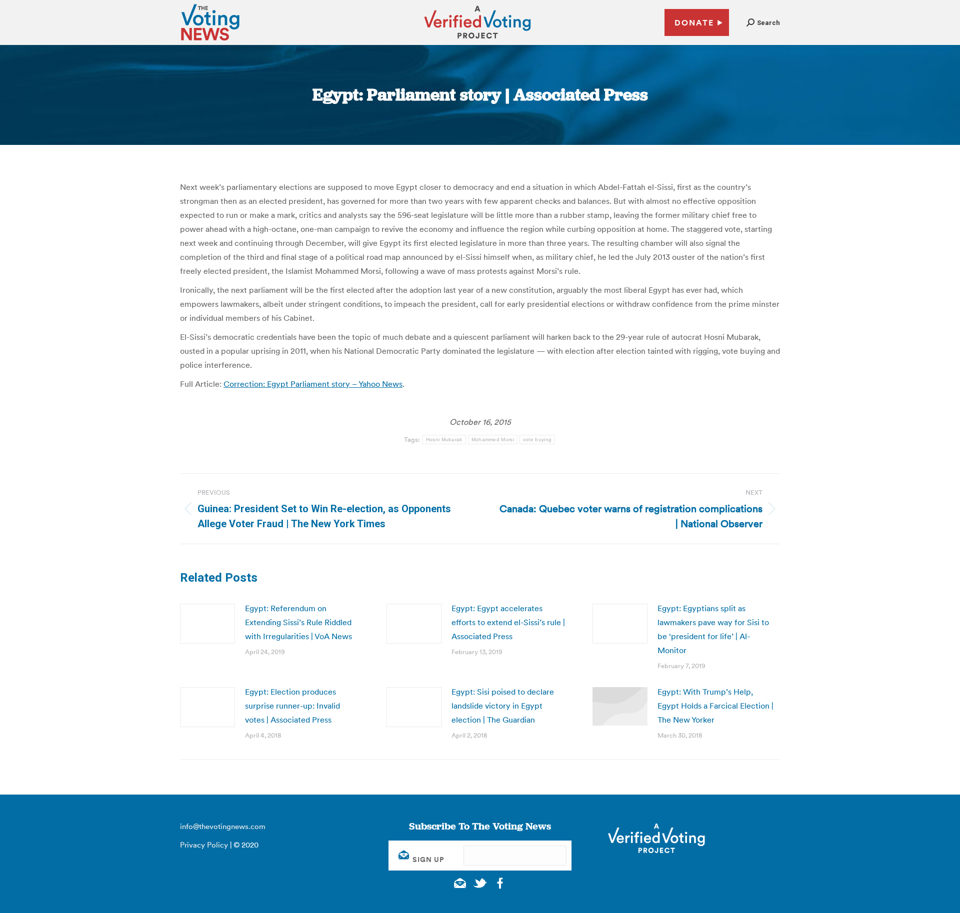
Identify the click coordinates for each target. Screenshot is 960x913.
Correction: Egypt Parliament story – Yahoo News (313, 384)
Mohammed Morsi (493, 439)
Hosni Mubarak (444, 439)
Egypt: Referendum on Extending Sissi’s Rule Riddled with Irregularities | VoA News (298, 622)
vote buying (537, 439)
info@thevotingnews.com (223, 826)
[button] (763, 22)
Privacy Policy (204, 845)
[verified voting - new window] (477, 40)
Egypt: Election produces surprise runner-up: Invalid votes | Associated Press (292, 706)
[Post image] (207, 624)
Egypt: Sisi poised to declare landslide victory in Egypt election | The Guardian (503, 706)
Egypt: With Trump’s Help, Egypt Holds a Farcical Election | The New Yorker (716, 706)
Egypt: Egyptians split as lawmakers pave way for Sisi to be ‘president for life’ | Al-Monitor (713, 629)
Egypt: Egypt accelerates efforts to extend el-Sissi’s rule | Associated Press (508, 622)
